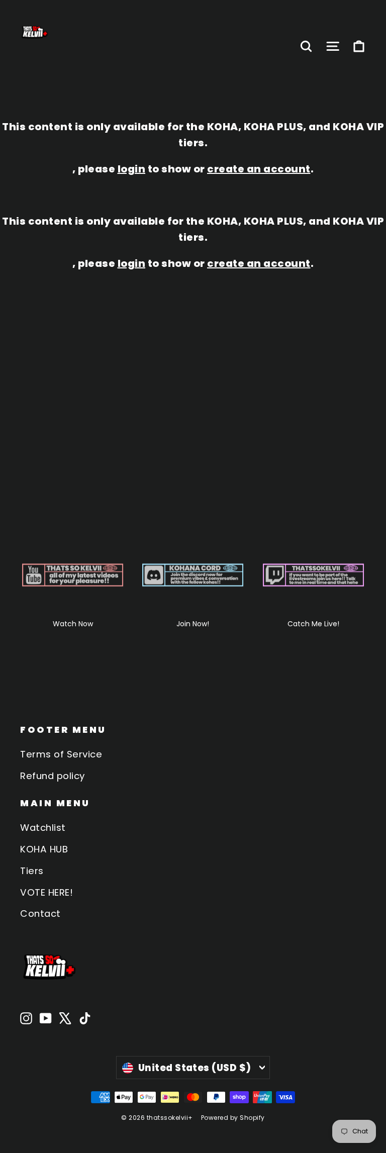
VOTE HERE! (46, 892)
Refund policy (52, 776)
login (132, 169)
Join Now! (192, 624)
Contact (40, 913)
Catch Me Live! (313, 624)
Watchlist (43, 827)
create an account (259, 169)
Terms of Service (61, 754)
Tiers (32, 871)
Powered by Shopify (233, 1117)
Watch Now (73, 624)
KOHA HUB (44, 849)
